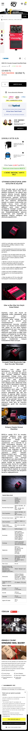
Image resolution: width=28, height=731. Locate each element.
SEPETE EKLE (17, 84)
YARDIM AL (20, 128)
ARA (25, 16)
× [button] (25, 692)
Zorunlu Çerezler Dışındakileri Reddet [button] (14, 723)
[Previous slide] (4, 624)
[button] (14, 727)
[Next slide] (24, 624)
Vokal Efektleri (18, 19)
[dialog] (14, 710)
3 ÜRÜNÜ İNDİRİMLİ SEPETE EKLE (14, 173)
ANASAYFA (5, 19)
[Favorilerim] (22, 3)
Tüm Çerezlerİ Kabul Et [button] (14, 719)
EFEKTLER (11, 19)
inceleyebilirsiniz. (6, 716)
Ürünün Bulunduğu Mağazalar (15, 92)
